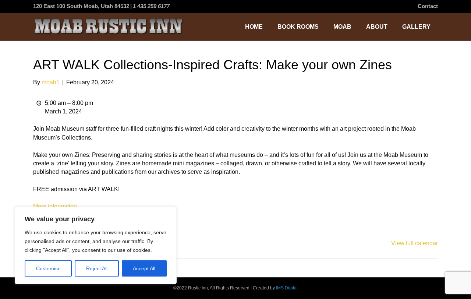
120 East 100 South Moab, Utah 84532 (81, 6)
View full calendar (414, 243)
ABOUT (376, 27)
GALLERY (416, 27)
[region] (96, 245)
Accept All (144, 268)
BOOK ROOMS (298, 27)
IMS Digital (287, 288)
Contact (428, 6)
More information (55, 206)
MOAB (342, 27)
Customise (48, 268)
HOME (254, 27)
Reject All (96, 268)
